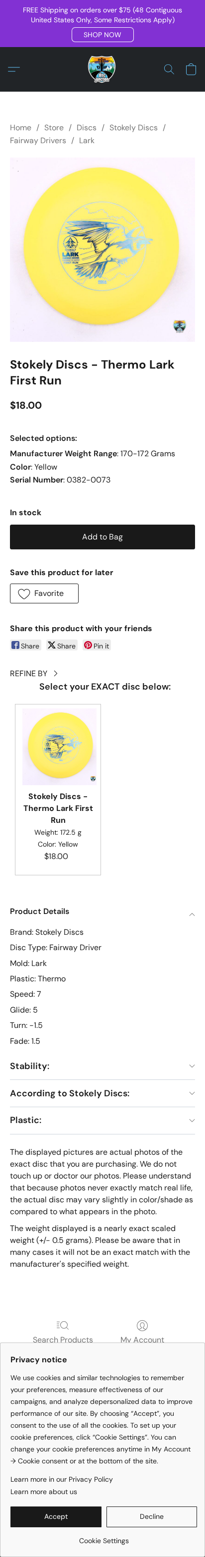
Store (54, 127)
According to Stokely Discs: (69, 1093)
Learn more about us (43, 1491)
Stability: (29, 1066)
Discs (87, 127)
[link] (103, 1537)
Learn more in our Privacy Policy (61, 1479)
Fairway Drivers (38, 140)
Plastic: (25, 1120)
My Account (142, 1340)
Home (20, 127)
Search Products (63, 1340)
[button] (103, 34)
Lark (87, 140)
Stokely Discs (133, 127)
